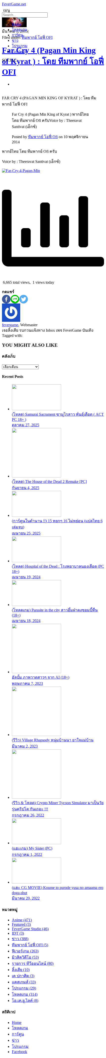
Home (16, 24)
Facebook (19, 51)
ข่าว (15, 41)
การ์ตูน (17, 35)
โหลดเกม (19, 30)
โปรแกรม (19, 46)
